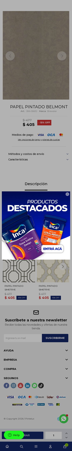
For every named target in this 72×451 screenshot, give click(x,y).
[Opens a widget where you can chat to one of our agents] (14, 435)
